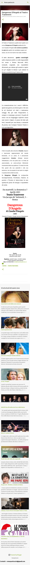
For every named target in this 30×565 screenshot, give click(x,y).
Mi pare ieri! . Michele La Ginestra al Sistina (12, 484)
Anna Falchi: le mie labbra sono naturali (11, 303)
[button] (3, 20)
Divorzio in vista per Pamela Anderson (10, 355)
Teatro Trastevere (13, 265)
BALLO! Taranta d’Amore (7, 433)
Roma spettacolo (9, 2)
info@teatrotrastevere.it (20, 262)
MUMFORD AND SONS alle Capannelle (10, 459)
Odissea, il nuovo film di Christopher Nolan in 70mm (14, 510)
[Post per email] (3, 264)
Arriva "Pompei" (5, 381)
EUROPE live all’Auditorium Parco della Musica (13, 407)
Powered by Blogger (16, 555)
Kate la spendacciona (6, 329)
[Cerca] (28, 2)
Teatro (4, 265)
